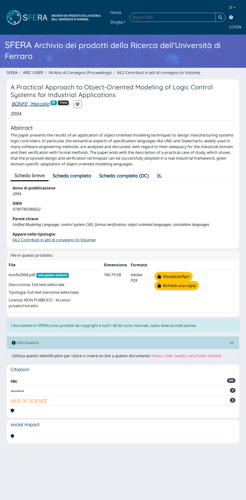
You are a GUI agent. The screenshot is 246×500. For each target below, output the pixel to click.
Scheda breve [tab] (29, 175)
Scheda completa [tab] (72, 176)
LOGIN (235, 27)
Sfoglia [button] (116, 22)
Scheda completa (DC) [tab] (124, 176)
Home (115, 12)
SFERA (12, 72)
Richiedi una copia (178, 285)
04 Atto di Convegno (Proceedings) (80, 72)
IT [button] (231, 7)
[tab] (159, 176)
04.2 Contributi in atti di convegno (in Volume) (158, 72)
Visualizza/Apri (175, 276)
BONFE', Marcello (30, 104)
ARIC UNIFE (33, 72)
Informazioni (27, 342)
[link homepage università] (54, 17)
